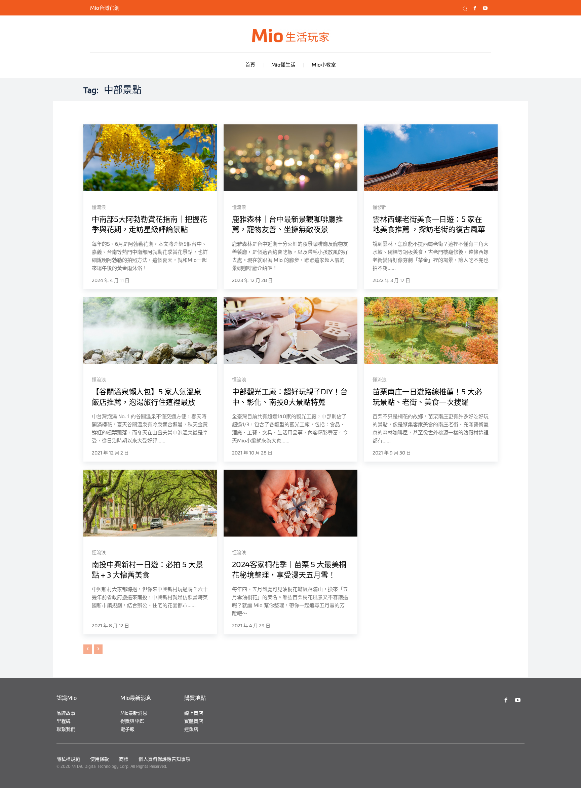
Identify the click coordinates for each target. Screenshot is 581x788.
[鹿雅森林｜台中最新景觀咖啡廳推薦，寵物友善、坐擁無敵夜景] (290, 157)
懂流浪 (99, 207)
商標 (123, 759)
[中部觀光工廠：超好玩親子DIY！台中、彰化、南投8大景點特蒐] (290, 330)
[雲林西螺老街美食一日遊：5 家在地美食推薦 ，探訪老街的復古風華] (431, 157)
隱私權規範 (68, 759)
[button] (465, 8)
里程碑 (63, 721)
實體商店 (193, 721)
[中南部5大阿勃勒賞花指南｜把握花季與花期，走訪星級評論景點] (150, 157)
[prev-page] (87, 649)
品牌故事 (65, 713)
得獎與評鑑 (132, 721)
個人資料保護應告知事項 (164, 759)
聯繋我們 (65, 729)
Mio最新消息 (133, 713)
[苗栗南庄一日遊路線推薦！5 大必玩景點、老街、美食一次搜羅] (431, 330)
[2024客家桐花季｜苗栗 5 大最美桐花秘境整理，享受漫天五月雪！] (290, 503)
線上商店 (193, 713)
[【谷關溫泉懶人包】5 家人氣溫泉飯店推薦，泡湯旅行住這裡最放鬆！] (150, 330)
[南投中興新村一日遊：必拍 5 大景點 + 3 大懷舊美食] (150, 503)
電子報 (127, 729)
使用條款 (99, 759)
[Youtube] (485, 8)
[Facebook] (475, 8)
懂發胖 (380, 207)
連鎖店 (191, 729)
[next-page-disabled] (98, 649)
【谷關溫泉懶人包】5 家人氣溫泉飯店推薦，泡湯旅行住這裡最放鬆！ (146, 402)
